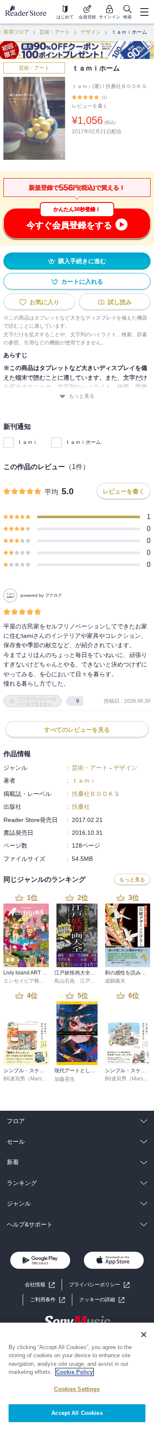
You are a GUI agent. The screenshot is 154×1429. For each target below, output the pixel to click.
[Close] (143, 1334)
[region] (77, 1376)
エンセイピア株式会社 (29, 981)
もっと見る (82, 396)
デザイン (90, 32)
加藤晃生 (64, 1079)
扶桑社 (81, 806)
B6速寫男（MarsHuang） (33, 1079)
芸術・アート (54, 32)
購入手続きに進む (82, 261)
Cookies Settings (77, 1389)
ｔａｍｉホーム (83, 442)
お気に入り (44, 302)
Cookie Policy (74, 1372)
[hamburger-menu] (144, 12)
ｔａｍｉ (27, 442)
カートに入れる (82, 281)
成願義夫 (115, 981)
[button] (101, 1300)
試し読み (120, 302)
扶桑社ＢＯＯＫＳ (126, 86)
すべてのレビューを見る (77, 729)
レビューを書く (90, 106)
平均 (51, 492)
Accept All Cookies (76, 1413)
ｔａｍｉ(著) (86, 86)
